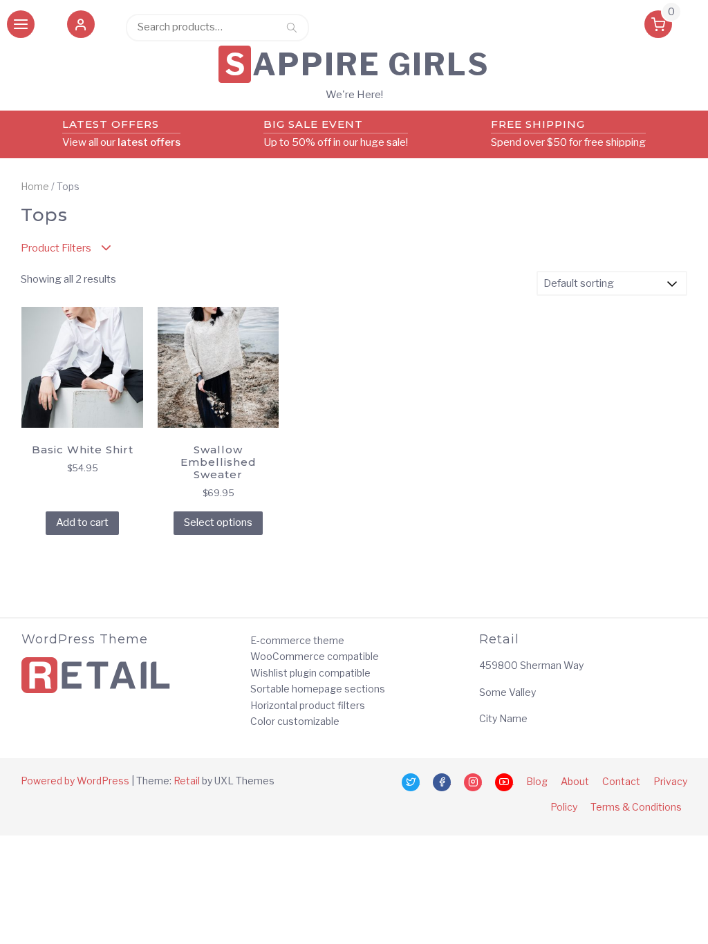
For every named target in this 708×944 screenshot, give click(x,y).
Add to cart (82, 522)
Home (35, 186)
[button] (81, 27)
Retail (187, 780)
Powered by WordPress (75, 780)
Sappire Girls (357, 64)
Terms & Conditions (636, 807)
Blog (537, 781)
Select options (218, 522)
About (575, 781)
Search (291, 27)
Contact (621, 781)
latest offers (149, 142)
